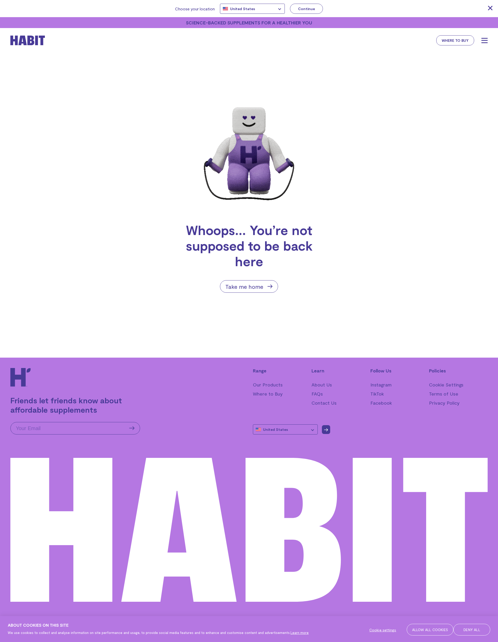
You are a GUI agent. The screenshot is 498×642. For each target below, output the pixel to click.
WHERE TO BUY (455, 40)
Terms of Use (443, 394)
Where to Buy (268, 394)
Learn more (299, 633)
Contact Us (324, 403)
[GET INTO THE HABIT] (36, 40)
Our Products (268, 384)
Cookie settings (382, 630)
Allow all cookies (430, 629)
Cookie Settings (446, 384)
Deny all (472, 629)
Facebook (381, 403)
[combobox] (252, 9)
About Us (322, 384)
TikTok (377, 394)
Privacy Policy (444, 403)
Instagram (381, 384)
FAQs (317, 394)
